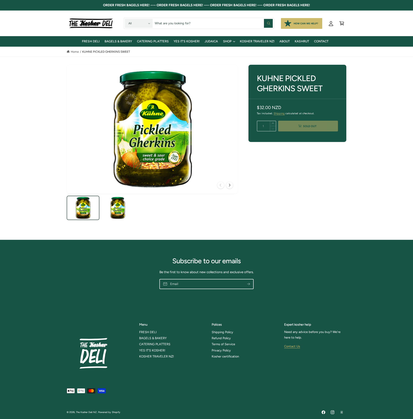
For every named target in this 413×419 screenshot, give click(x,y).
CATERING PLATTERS (154, 344)
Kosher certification (225, 356)
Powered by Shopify (109, 412)
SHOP (227, 41)
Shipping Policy (222, 332)
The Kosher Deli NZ (86, 412)
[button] (341, 23)
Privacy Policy (221, 350)
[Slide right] (229, 185)
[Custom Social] (341, 412)
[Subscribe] (248, 284)
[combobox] (214, 23)
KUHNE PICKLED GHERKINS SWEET (106, 51)
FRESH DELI (148, 332)
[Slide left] (220, 185)
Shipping (279, 113)
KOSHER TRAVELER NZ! (156, 356)
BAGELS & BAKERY (153, 338)
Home (75, 51)
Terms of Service (223, 344)
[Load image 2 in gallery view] (117, 208)
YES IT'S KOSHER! (152, 350)
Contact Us (292, 346)
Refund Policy (221, 338)
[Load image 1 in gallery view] (83, 208)
